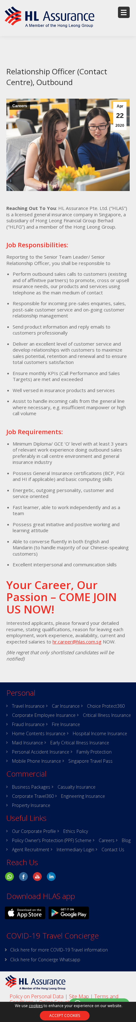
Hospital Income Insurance (100, 733)
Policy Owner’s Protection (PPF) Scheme (51, 840)
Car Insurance (66, 706)
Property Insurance (31, 805)
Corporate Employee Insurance (44, 715)
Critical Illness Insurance (107, 715)
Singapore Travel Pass (90, 761)
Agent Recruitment (30, 849)
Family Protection (94, 752)
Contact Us (113, 849)
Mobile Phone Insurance (36, 761)
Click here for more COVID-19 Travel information (59, 950)
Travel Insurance (28, 706)
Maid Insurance (27, 743)
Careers (19, 106)
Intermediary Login (75, 849)
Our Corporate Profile (34, 831)
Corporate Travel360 (33, 796)
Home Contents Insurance (38, 733)
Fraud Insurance (28, 724)
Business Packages (31, 787)
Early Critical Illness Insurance (79, 743)
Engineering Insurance (83, 796)
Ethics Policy (75, 831)
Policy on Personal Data (36, 996)
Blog (126, 840)
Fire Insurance (66, 724)
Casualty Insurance (77, 787)
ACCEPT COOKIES (64, 1015)
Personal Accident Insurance (40, 752)
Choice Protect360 (106, 706)
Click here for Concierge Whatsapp (45, 960)
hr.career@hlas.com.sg (77, 641)
